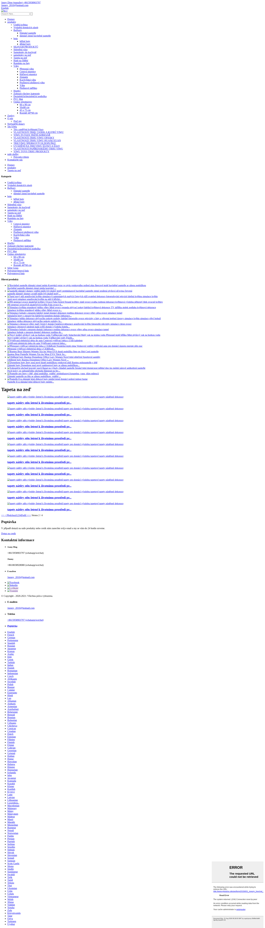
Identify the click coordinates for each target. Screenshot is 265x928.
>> (29, 515)
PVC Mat (18, 99)
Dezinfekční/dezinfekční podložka (30, 96)
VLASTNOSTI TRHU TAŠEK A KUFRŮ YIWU (38, 132)
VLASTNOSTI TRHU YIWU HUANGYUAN (37, 140)
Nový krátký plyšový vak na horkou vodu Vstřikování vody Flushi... (40, 337)
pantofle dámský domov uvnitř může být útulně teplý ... (34, 293)
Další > (24, 515)
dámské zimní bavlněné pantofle (35, 35)
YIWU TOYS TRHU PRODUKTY (31, 151)
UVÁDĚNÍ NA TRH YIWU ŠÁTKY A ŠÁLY (36, 146)
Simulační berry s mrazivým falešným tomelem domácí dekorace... (39, 315)
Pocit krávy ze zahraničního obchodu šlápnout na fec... (33, 370)
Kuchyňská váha (28, 80)
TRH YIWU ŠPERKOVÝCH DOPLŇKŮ (34, 143)
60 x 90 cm (25, 104)
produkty (11, 22)
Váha (22, 85)
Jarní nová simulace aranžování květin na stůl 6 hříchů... (34, 299)
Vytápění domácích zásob (25, 27)
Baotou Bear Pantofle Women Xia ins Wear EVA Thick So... (36, 354)
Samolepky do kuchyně (24, 52)
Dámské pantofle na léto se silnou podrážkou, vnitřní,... (34, 376)
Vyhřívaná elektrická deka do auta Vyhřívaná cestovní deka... (36, 343)
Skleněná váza (20, 49)
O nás (10, 118)
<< (2, 515)
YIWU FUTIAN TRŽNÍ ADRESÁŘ (31, 135)
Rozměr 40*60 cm (29, 113)
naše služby (13, 154)
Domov (11, 19)
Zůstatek (24, 77)
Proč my (17, 121)
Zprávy (10, 115)
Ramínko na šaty (21, 63)
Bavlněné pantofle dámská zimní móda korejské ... (31, 288)
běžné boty (25, 41)
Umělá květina (20, 24)
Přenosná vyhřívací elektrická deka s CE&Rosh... (31, 348)
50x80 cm (24, 107)
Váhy (16, 66)
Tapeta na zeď (20, 57)
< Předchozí (10, 515)
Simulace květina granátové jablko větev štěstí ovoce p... (34, 310)
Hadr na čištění (20, 60)
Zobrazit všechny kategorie (26, 93)
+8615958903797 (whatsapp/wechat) (25, 620)
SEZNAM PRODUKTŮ (25, 46)
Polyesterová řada (16, 273)
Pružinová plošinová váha (32, 82)
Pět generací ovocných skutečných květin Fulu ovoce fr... (35, 304)
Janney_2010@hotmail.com (21, 577)
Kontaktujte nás (15, 159)
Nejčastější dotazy (16, 124)
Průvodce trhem (21, 157)
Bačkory (17, 30)
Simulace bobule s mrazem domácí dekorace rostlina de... (35, 332)
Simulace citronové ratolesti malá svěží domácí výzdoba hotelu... (38, 326)
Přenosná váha (27, 68)
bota (15, 38)
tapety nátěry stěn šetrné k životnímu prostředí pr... (39, 402)
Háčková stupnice (28, 74)
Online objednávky (22, 102)
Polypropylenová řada (18, 270)
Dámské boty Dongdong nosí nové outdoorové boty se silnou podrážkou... (43, 365)
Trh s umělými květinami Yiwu (28, 129)
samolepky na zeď (22, 55)
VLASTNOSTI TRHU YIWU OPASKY (33, 137)
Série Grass (12, 268)
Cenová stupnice (28, 71)
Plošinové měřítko (28, 88)
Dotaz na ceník (8, 533)
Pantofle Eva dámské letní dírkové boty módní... (30, 382)
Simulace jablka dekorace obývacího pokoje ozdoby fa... (34, 321)
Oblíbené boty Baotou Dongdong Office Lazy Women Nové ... (38, 359)
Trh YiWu (12, 126)
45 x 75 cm (25, 110)
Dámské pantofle (28, 33)
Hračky (17, 91)
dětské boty (25, 44)
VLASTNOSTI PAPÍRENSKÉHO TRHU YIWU (38, 148)
